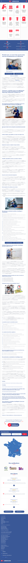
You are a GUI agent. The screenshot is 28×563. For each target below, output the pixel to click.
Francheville (12, 397)
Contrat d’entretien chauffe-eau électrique (6, 532)
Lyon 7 (11, 391)
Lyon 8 (13, 391)
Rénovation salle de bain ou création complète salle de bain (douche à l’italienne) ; (14, 227)
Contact (2, 523)
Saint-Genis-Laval (10, 398)
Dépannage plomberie (3, 526)
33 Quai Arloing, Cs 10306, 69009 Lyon (7, 555)
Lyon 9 (15, 391)
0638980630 (4, 551)
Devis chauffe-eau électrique (4, 535)
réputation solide (17, 190)
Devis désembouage (3, 541)
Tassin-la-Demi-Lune (23, 398)
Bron (5, 396)
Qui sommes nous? (3, 517)
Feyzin (9, 397)
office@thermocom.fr (5, 553)
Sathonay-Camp (18, 398)
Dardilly (6, 397)
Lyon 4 (8, 391)
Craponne (3, 397)
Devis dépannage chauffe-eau (4, 537)
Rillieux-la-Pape (21, 397)
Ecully (7, 397)
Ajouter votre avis (19, 511)
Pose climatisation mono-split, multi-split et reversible (10, 237)
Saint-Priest (14, 398)
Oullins (18, 397)
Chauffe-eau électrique (4, 545)
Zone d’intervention (3, 518)
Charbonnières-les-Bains (20, 396)
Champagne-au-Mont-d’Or (13, 396)
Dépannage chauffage (3, 527)
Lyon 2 (4, 391)
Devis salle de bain (3, 542)
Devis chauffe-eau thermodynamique (5, 536)
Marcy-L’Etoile (15, 397)
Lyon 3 (6, 391)
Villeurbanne (6, 399)
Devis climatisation (3, 540)
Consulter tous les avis (8, 511)
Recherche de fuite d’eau (4, 528)
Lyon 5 (10, 391)
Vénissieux (3, 399)
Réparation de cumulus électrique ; (7, 226)
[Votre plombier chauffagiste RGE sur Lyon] (14, 1)
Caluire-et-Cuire (8, 396)
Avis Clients (2, 519)
